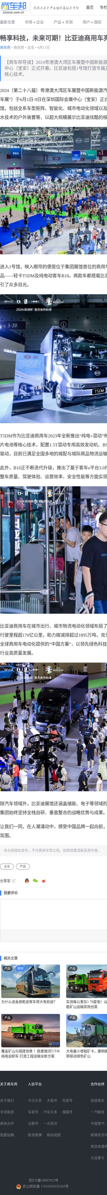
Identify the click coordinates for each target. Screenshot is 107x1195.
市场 (28, 22)
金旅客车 (98, 1100)
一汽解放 (98, 1112)
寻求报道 (7, 1112)
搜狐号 (67, 1112)
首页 (90, 7)
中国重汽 (98, 1123)
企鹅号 (33, 1123)
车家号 (33, 1112)
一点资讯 (50, 1123)
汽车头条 (50, 1112)
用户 (86, 22)
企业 (40, 22)
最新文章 (7, 22)
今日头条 (35, 1100)
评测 (69, 22)
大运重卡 (98, 1158)
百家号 (67, 1100)
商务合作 (7, 1123)
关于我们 (7, 1100)
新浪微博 (35, 1135)
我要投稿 (7, 1135)
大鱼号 (52, 1100)
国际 (98, 22)
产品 (57, 22)
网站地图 (54, 1135)
